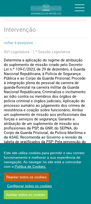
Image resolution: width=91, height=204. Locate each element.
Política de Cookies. (30, 166)
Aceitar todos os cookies (25, 195)
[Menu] (79, 8)
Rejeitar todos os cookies (26, 177)
